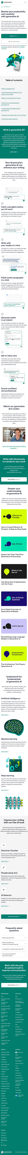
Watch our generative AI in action (11, 98)
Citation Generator (5, 1064)
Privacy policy (18, 1075)
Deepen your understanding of (10, 103)
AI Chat (3, 1074)
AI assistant (17, 1012)
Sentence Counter (5, 1088)
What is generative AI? (8, 89)
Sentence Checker (5, 1115)
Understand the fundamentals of (11, 108)
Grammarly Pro (18, 999)
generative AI (5, 105)
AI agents (3, 1057)
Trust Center (18, 1073)
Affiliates (17, 1068)
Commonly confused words (20, 1035)
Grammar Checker (5, 1052)
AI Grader (3, 1105)
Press (16, 1065)
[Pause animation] (2, 203)
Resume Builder (4, 1110)
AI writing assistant (19, 1019)
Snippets (3, 1093)
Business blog (18, 1031)
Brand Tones (4, 1098)
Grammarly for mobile (4, 1034)
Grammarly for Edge (5, 1023)
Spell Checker (4, 1112)
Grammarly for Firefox (4, 1020)
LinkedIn (5, 1145)
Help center (3, 1133)
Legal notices (18, 1092)
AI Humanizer (4, 1062)
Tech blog (17, 1027)
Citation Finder (4, 1103)
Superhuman (20, 1052)
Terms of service (19, 1078)
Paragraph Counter (5, 1086)
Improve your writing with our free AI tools (14, 115)
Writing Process (18, 1022)
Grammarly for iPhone (4, 1037)
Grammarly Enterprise (17, 1005)
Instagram (5, 1140)
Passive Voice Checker (4, 1122)
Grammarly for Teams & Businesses (19, 1002)
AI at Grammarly (19, 1014)
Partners (17, 1070)
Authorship (3, 1100)
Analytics (3, 1096)
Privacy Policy (4, 47)
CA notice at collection (18, 1084)
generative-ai (7, 6)
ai (1, 6)
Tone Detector (4, 1079)
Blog (16, 1024)
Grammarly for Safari (4, 1016)
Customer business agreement (19, 1081)
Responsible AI (18, 1061)
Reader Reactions (5, 1108)
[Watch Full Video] (14, 434)
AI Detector (3, 1059)
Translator (3, 1071)
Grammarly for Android (4, 1043)
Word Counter (4, 1081)
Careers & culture (19, 1063)
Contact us (3, 1135)
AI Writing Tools (4, 1076)
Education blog (18, 1029)
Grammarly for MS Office (5, 1026)
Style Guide (3, 1091)
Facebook (5, 1138)
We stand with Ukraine (18, 1058)
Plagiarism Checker (5, 1054)
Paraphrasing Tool (5, 1069)
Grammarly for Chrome (4, 1013)
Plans (16, 996)
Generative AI (18, 1017)
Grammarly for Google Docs (4, 1030)
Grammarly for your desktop (5, 999)
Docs (2, 996)
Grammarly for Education (18, 1009)
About (16, 1055)
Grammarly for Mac (5, 1006)
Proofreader (4, 1125)
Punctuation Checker (4, 1118)
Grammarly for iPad (5, 1040)
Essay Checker (4, 1066)
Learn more (13, 152)
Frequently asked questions (10, 119)
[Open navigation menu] (25, 2)
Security (17, 1087)
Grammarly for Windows (4, 1003)
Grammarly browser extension (5, 1009)
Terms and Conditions (19, 45)
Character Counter (5, 1083)
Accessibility (18, 1090)
